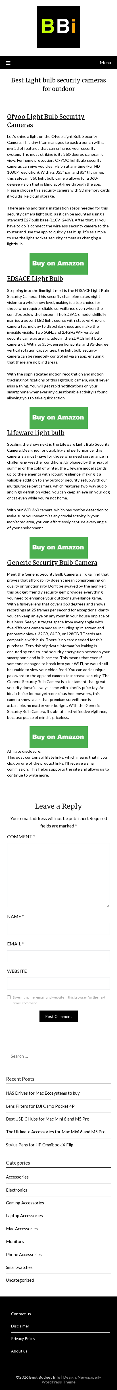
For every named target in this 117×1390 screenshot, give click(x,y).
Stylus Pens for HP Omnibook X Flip (39, 1144)
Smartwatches (19, 1267)
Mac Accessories (22, 1228)
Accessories (17, 1176)
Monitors (15, 1241)
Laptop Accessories (24, 1215)
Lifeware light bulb (35, 433)
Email (15, 943)
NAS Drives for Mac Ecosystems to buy (43, 1093)
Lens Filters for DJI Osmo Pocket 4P (40, 1106)
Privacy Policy (23, 1338)
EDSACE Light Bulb (35, 279)
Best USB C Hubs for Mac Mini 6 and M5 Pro (47, 1118)
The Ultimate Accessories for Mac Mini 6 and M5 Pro (56, 1131)
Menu (105, 62)
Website (17, 971)
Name (15, 916)
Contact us (21, 1313)
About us (19, 1350)
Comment (21, 836)
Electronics (16, 1189)
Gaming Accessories (25, 1202)
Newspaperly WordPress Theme (71, 1379)
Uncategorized (20, 1280)
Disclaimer (20, 1325)
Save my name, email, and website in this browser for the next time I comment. (59, 1000)
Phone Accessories (24, 1254)
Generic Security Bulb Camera (52, 563)
